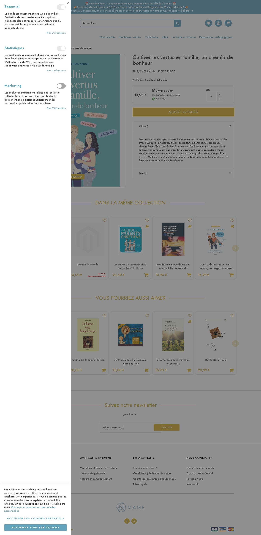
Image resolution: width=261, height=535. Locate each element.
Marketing (61, 86)
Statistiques (61, 48)
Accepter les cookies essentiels (35, 518)
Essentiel (61, 7)
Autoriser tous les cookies (35, 527)
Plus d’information (56, 32)
